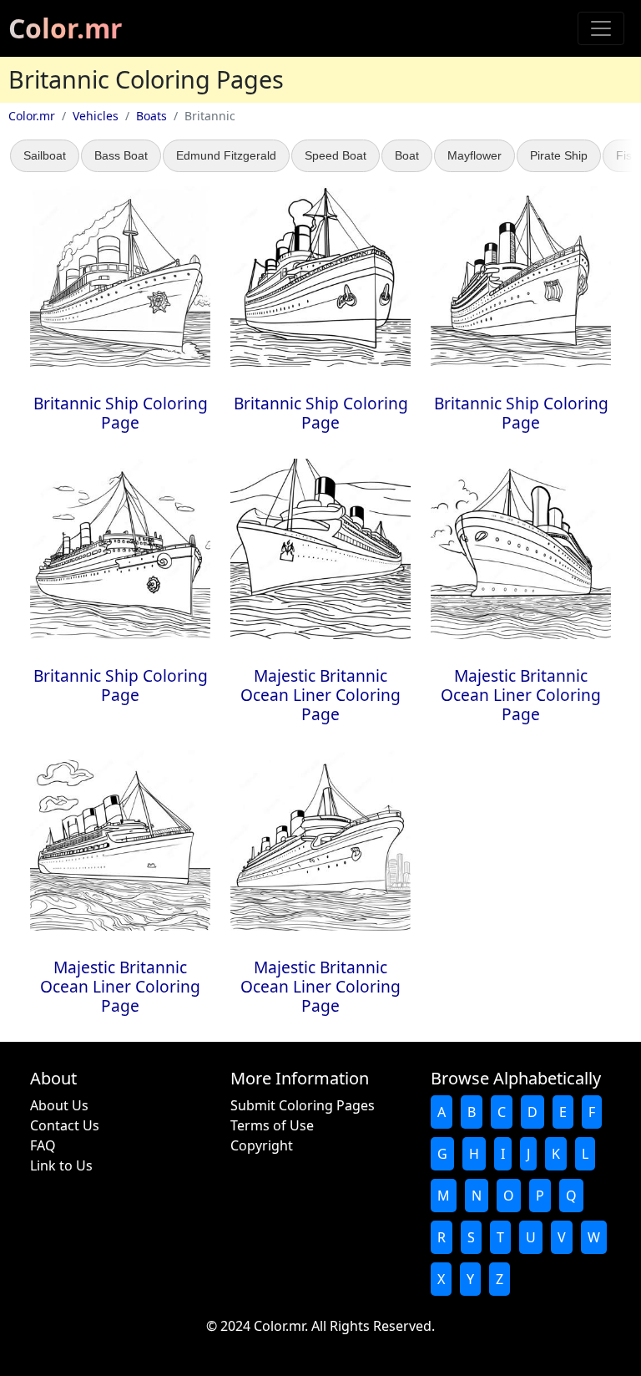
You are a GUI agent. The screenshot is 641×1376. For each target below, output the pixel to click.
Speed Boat (335, 155)
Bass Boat (121, 155)
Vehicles (96, 116)
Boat (407, 155)
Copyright (261, 1145)
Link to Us (61, 1165)
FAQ (43, 1145)
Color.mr (65, 28)
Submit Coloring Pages (302, 1105)
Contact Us (64, 1125)
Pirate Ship (559, 155)
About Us (59, 1105)
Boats (151, 116)
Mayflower (474, 155)
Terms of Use (272, 1125)
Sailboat (44, 155)
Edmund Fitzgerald (226, 155)
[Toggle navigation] (601, 28)
